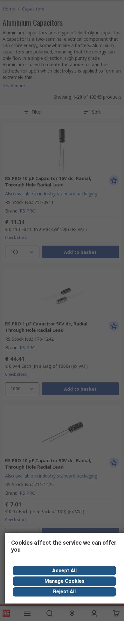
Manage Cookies (65, 581)
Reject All (64, 592)
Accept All (64, 571)
